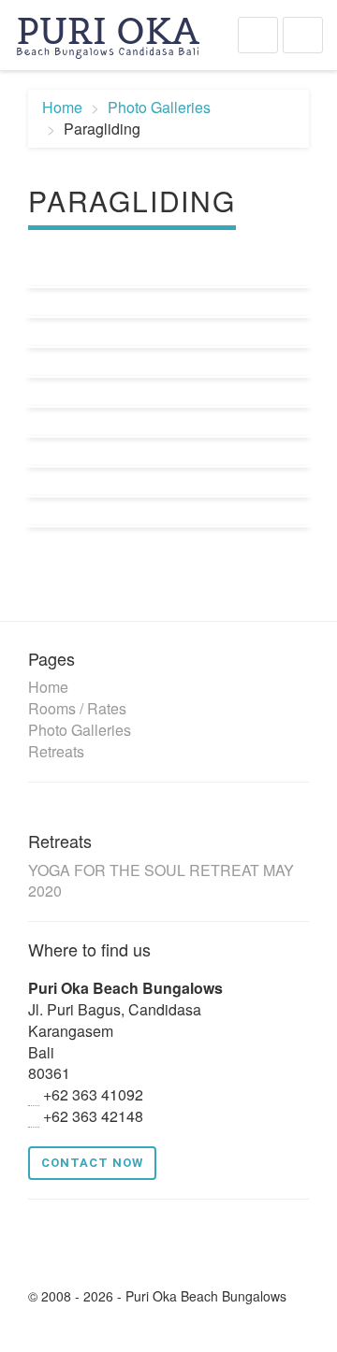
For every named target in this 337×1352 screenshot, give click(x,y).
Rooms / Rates (77, 708)
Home (62, 107)
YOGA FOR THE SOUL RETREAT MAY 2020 (161, 880)
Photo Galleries (159, 107)
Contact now (92, 1163)
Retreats (56, 751)
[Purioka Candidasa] (107, 32)
